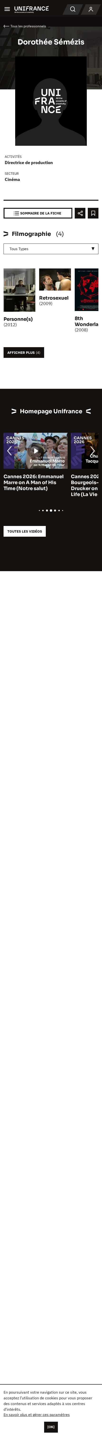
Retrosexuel (54, 298)
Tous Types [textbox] (18, 248)
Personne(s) (18, 319)
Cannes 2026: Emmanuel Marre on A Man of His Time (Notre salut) (34, 482)
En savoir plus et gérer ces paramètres (37, 1414)
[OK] (51, 1427)
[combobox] (51, 248)
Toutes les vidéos (24, 531)
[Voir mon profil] (90, 9)
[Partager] (80, 213)
